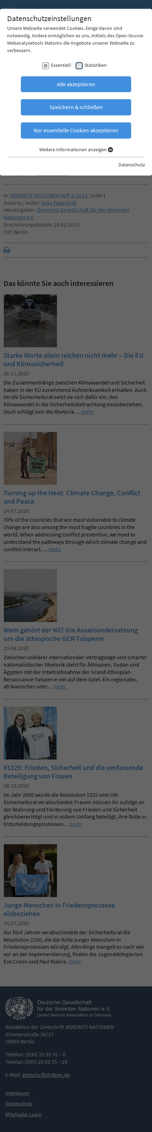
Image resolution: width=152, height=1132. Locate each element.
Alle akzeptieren (76, 84)
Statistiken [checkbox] (95, 65)
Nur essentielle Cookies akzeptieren (76, 130)
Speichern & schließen (76, 106)
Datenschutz (131, 164)
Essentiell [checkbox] (61, 65)
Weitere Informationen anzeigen (73, 149)
